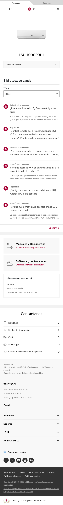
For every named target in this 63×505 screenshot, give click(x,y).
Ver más (53, 228)
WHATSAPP (10, 383)
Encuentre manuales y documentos (30, 247)
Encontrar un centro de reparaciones (22, 292)
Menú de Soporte (14, 64)
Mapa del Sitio (9, 472)
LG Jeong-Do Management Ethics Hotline (29, 500)
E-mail (7, 405)
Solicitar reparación (15, 288)
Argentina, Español (17, 451)
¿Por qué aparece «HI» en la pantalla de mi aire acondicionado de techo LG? (34, 169)
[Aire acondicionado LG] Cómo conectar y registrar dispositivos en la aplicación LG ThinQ (34, 152)
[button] (31, 424)
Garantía (10, 284)
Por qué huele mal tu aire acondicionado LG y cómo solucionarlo (33, 208)
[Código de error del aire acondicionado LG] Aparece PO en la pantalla (33, 191)
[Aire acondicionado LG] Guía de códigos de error (33, 110)
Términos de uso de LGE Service (42, 472)
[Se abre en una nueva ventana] (6, 460)
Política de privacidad (12, 476)
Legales (22, 472)
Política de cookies (32, 476)
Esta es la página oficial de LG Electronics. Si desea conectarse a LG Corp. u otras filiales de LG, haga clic (31, 490)
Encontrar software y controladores (30, 264)
